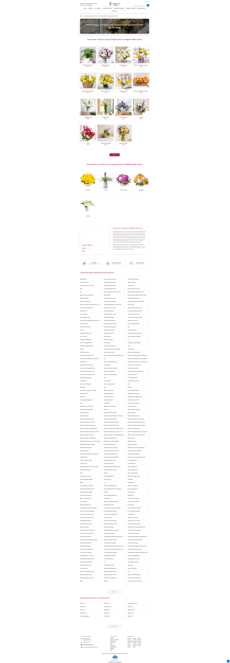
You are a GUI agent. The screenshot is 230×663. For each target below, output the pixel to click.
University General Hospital (86, 562)
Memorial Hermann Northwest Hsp (88, 425)
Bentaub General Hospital (133, 298)
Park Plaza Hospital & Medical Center (112, 466)
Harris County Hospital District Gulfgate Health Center (138, 355)
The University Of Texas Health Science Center (114, 549)
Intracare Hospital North (109, 384)
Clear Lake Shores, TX (132, 603)
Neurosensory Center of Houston (111, 450)
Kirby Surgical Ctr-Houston (134, 393)
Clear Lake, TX (107, 603)
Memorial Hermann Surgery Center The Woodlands (138, 431)
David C (105, 473)
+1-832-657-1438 (88, 5)
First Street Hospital (108, 339)
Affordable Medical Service (110, 285)
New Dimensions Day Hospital (134, 450)
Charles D (82, 349)
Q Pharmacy (130, 479)
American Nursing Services (110, 288)
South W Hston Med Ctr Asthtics (111, 501)
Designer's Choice (107, 8)
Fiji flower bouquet (106, 143)
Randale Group (131, 482)
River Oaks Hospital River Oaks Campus (112, 489)
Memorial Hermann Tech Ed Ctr (87, 434)
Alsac (81, 288)
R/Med (81, 482)
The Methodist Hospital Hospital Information (114, 546)
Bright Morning (123, 91)
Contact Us (112, 642)
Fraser (129, 346)
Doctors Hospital (84, 323)
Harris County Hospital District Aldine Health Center (114, 355)
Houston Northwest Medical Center (136, 371)
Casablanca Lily (88, 117)
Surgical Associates (84, 527)
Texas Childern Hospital (109, 533)
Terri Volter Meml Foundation (134, 530)
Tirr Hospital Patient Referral (110, 552)
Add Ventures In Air (84, 282)
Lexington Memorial (108, 400)
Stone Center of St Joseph (134, 520)
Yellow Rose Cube (105, 91)
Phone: (83, 250)
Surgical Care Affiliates (109, 527)
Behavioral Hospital (84, 298)
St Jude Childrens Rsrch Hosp (134, 508)
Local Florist (112, 645)
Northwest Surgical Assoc (109, 460)
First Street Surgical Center (86, 342)
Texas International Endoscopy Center (88, 539)
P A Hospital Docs (132, 463)
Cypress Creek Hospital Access (135, 317)
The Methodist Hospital (85, 546)
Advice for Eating (131, 282)
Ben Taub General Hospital (110, 298)
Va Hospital (130, 565)
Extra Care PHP (83, 336)
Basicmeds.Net (107, 295)
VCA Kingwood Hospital (109, 565)
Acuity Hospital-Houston (133, 279)
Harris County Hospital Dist (134, 352)
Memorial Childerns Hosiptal (110, 412)
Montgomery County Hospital (110, 447)
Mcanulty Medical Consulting (86, 409)
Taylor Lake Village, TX (85, 616)
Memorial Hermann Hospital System (136, 419)
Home (85, 8)
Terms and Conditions (114, 639)
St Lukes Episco (131, 514)
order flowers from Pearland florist (120, 240)
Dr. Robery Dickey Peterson (110, 326)
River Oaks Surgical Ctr (133, 489)
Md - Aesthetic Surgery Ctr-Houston (88, 390)
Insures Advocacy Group (133, 380)
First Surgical (107, 342)
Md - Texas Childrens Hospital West (112, 349)
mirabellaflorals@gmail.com (88, 644)
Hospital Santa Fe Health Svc (86, 365)
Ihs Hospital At (83, 380)
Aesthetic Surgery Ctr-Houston (87, 285)
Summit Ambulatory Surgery (134, 523)
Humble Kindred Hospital (85, 377)
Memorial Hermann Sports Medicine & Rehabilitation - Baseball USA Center (114, 428)
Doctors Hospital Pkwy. (85, 326)
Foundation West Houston (110, 346)
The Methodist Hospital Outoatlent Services (138, 546)
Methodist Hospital (132, 441)
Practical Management (109, 476)
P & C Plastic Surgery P (109, 463)
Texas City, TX (107, 616)
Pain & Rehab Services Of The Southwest (89, 466)
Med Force (106, 409)
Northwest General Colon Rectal (111, 457)
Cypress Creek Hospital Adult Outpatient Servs (90, 320)
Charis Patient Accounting (110, 307)
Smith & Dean (107, 498)
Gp (80, 292)
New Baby (141, 190)
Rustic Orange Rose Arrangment (141, 91)
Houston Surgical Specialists (110, 374)
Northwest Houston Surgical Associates (137, 457)
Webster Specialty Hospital (110, 568)
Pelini (81, 473)
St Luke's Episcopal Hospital (110, 511)
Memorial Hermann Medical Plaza (111, 422)
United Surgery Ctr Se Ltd (133, 558)
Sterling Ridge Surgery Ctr (86, 520)
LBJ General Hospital (108, 396)
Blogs (111, 649)
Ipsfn (129, 384)
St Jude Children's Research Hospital (88, 508)
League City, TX (131, 609)
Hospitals (112, 648)
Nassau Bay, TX (83, 613)
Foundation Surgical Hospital (86, 346)
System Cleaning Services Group (87, 530)
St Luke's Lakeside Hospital (134, 511)
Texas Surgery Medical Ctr (86, 543)
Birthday (91, 8)
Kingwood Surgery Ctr (109, 393)
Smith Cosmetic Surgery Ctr (134, 498)
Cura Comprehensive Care (134, 314)
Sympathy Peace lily (88, 65)
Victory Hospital (83, 568)
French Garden (123, 117)
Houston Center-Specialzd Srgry (87, 368)
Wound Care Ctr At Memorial (134, 577)
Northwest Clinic (84, 457)
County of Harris (83, 314)
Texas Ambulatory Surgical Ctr (87, 533)
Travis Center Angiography (134, 555)
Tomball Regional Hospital (110, 555)
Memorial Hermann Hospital (110, 419)
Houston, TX (130, 606)
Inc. (104, 482)
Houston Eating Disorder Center (87, 371)
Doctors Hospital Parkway (133, 323)
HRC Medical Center (84, 352)
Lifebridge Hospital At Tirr (133, 400)
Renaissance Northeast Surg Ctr (87, 489)
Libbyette (106, 581)
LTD (128, 571)
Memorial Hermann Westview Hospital (136, 434)
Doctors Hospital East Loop (110, 323)
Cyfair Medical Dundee (109, 317)
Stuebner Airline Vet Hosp (86, 523)
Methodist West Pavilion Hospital (87, 444)
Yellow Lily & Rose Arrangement (141, 65)
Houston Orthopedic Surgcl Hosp (87, 374)
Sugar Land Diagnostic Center (110, 523)
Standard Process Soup (133, 517)
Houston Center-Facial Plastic (134, 365)
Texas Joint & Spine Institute (110, 539)
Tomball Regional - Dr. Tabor (86, 555)
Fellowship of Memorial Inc (86, 339)
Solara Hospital (83, 501)
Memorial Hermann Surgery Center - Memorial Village (90, 431)
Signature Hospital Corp (85, 498)
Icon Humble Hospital (132, 377)
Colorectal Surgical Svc (109, 311)
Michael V (130, 387)
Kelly (105, 387)
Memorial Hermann (84, 415)
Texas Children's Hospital (133, 533)
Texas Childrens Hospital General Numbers (137, 536)
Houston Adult (107, 365)
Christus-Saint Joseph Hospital (135, 307)
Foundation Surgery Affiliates (134, 342)
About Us (112, 638)
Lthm (81, 403)
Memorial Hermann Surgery (134, 428)
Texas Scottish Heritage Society (135, 539)
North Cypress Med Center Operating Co (89, 454)
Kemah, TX (82, 609)
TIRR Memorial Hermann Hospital (111, 530)
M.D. (128, 326)
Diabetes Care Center (133, 320)
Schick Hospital (131, 492)
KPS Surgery (82, 387)
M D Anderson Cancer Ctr (133, 403)
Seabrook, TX (131, 613)
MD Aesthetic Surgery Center (86, 406)
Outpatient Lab (83, 463)
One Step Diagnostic (132, 460)
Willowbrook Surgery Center (110, 571)
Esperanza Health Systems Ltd (134, 333)
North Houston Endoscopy (134, 454)
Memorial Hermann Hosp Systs (87, 419)
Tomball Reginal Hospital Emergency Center (138, 552)
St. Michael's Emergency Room (87, 517)
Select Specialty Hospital (85, 495)
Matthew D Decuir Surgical (110, 406)
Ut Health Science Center (86, 565)
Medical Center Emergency (134, 409)
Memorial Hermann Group (133, 415)
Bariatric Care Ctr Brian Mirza (86, 295)
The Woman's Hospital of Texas (135, 549)
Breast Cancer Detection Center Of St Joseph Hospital (90, 304)
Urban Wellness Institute (133, 562)
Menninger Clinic (131, 438)
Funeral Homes (113, 647)
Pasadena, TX (107, 613)
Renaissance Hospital (132, 485)
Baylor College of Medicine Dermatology (137, 295)
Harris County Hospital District (87, 355)
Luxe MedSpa (107, 403)
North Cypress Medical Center (111, 454)
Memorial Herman (132, 412)
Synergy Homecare (132, 406)
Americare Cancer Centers (134, 288)
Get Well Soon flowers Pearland (119, 234)
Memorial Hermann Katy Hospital (87, 422)
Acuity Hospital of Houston (110, 279)
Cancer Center (131, 304)
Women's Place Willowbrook (134, 574)
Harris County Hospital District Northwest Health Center (90, 358)
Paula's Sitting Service (133, 469)
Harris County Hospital (109, 352)
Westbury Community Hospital (87, 571)
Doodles (141, 117)
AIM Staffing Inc (83, 279)
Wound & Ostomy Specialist (110, 577)
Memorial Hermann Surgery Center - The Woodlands (114, 431)
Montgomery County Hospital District (136, 447)
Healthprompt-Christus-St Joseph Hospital (137, 361)
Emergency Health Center (86, 333)
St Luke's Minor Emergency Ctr (87, 514)
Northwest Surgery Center (86, 460)
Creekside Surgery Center (110, 314)
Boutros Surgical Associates (110, 301)
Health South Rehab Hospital (110, 361)
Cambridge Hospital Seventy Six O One (112, 304)
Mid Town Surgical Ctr (132, 444)
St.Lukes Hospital (108, 517)
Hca (105, 358)
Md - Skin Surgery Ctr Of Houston (135, 581)
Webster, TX (130, 616)
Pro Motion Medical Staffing (86, 479)
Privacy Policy (113, 641)
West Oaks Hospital (132, 568)
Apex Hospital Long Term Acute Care (112, 292)
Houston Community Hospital (110, 368)
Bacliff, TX (82, 603)
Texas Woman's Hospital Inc (110, 543)
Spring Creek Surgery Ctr (85, 504)
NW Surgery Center (84, 450)
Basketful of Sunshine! (88, 91)
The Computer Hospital (133, 543)
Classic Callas (105, 117)
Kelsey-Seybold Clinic (109, 390)
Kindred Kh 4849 (83, 393)
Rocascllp (106, 492)
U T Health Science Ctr (109, 558)
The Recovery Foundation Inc (86, 549)
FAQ (111, 644)
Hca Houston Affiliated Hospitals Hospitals (137, 358)
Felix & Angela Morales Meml (134, 336)
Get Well (88, 190)
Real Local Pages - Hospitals (86, 485)
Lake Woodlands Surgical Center (135, 396)
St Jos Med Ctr (131, 504)
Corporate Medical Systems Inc (135, 311)
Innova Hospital (107, 380)
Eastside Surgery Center (109, 330)
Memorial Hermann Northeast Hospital (136, 422)
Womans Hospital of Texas (86, 574)
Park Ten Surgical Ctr (132, 466)
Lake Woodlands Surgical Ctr (86, 400)
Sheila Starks (130, 495)
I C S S (105, 377)
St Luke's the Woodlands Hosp (110, 514)
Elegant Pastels (106, 65)
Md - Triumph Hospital (133, 473)
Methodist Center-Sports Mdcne (111, 441)
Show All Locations (115, 626)
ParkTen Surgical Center (85, 469)
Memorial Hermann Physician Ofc (111, 425)
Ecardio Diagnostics (132, 330)
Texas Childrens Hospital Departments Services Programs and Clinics (114, 536)
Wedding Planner (130, 8)
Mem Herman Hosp (84, 412)
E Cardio (82, 330)
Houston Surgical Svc (132, 374)
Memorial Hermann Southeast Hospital (136, 425)
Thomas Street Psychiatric (86, 552)
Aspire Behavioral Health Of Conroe (136, 292)
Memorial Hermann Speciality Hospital (88, 428)
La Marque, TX (107, 609)
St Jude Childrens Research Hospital (112, 508)
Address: (84, 248)
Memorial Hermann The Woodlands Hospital (114, 434)
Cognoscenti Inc (83, 311)
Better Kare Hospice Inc (85, 301)
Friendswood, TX (107, 606)
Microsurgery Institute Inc (109, 444)
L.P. (128, 339)
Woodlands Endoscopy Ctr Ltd (87, 577)
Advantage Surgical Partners (110, 282)
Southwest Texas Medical (133, 501)
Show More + (114, 591)
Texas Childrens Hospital (85, 536)
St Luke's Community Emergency (87, 511)
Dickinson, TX (83, 606)
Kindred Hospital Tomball (133, 390)
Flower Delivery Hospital (89, 16)
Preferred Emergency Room (134, 476)
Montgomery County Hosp (86, 447)
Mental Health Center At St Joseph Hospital (90, 441)
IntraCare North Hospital (85, 384)
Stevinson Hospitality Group (110, 520)
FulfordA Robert (131, 349)
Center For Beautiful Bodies (86, 307)
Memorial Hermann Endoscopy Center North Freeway (114, 415)
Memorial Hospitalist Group (110, 438)
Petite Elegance (123, 65)
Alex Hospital (131, 285)
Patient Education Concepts (110, 469)
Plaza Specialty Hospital (85, 476)
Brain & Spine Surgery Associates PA (136, 301)
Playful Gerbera (123, 143)
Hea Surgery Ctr (83, 361)
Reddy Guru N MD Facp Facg (110, 485)
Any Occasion (123, 190)
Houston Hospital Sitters (109, 371)
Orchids (88, 216)
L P (104, 562)
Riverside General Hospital (86, 492)
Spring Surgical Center (109, 504)
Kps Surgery (82, 396)
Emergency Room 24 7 (109, 333)
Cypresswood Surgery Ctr (109, 320)
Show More (114, 154)
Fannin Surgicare (107, 336)
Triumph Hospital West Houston (87, 558)
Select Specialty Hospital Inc (110, 495)
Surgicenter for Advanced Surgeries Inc (136, 527)
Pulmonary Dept (107, 479)
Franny (88, 143)
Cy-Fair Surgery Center (85, 317)
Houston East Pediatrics (133, 368)
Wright (81, 581)
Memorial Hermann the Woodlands (88, 438)
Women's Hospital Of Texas (110, 574)
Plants (105, 190)
